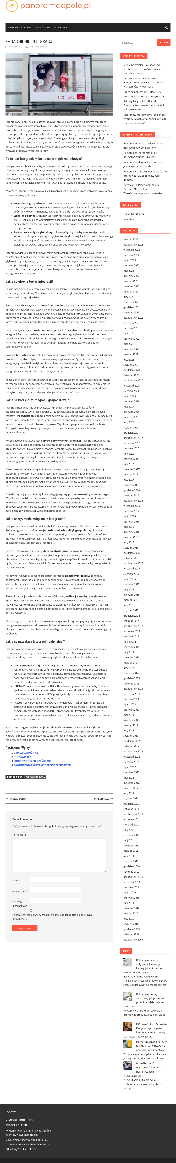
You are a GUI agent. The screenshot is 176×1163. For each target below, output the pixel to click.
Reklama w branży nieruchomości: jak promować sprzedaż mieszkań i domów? (145, 175)
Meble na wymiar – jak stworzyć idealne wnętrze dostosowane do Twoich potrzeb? (142, 69)
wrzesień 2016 (131, 505)
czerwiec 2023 (131, 265)
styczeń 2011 (131, 861)
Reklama (128, 219)
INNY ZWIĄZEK (22, 756)
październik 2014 (133, 626)
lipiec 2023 (129, 260)
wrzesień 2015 (131, 568)
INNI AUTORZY (18, 798)
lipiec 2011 (129, 830)
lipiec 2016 (129, 516)
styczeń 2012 (131, 798)
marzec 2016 (130, 537)
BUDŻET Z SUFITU (16, 1125)
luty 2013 (128, 730)
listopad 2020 (131, 375)
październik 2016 (133, 500)
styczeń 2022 (131, 302)
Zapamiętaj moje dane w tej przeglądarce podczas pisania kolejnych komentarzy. (52, 917)
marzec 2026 (130, 239)
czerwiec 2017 (131, 458)
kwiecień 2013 (131, 720)
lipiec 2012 (129, 767)
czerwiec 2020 (131, 401)
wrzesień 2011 (131, 819)
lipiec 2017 (129, 453)
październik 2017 (133, 437)
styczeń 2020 (131, 427)
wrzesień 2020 (131, 385)
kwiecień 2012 (131, 782)
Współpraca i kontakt (51, 27)
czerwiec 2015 (131, 584)
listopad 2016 (131, 495)
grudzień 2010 (131, 866)
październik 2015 (133, 563)
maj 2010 (128, 903)
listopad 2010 (131, 871)
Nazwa (17, 880)
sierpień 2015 (131, 573)
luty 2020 (128, 422)
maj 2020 (128, 406)
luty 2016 (128, 542)
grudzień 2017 (131, 432)
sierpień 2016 (131, 511)
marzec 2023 (130, 281)
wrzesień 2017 (131, 443)
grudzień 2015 (131, 553)
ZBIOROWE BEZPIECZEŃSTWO (32, 761)
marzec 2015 (130, 599)
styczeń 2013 (131, 735)
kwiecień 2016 (131, 532)
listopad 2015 (131, 558)
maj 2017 (128, 464)
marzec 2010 (130, 913)
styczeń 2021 (131, 364)
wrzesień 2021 (131, 323)
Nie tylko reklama (35, 777)
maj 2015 (128, 589)
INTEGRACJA (101, 798)
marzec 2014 (130, 662)
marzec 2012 (130, 788)
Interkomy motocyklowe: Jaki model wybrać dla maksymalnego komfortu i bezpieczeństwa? (145, 119)
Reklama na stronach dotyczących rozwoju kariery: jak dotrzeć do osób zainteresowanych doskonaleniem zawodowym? (142, 968)
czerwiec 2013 (131, 709)
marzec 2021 (130, 354)
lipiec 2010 (129, 892)
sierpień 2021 (131, 328)
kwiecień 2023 (131, 276)
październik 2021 (133, 317)
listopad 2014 (131, 620)
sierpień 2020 (131, 391)
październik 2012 (133, 751)
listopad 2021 (131, 312)
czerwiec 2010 (131, 897)
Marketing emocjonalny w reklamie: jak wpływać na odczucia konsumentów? (151, 1046)
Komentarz (20, 834)
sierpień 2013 (131, 699)
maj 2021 (128, 343)
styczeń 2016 (131, 547)
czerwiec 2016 (131, 521)
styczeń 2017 (131, 485)
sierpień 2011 (131, 824)
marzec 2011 (130, 850)
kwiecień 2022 (131, 286)
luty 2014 (128, 668)
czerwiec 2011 (131, 835)
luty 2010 (128, 918)
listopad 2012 (131, 746)
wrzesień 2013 (131, 694)
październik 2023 (133, 244)
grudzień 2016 (131, 490)
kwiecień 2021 (131, 349)
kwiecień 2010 (131, 908)
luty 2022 (128, 296)
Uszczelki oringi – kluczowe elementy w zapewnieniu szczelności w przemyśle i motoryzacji (145, 82)
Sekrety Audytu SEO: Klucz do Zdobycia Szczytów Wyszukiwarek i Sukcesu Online (143, 105)
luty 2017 (128, 479)
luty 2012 (128, 793)
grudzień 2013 (131, 678)
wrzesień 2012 (131, 756)
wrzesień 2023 (131, 249)
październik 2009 (133, 939)
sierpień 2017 (131, 448)
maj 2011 (128, 840)
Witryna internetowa (19, 903)
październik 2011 (133, 814)
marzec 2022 (130, 291)
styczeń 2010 (131, 924)
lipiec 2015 (129, 579)
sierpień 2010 (131, 887)
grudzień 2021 (131, 307)
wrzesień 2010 (131, 882)
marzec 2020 (130, 417)
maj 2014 (128, 652)
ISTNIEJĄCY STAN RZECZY (21, 1149)
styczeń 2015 (131, 610)
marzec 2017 (130, 474)
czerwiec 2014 (131, 647)
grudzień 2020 (131, 370)
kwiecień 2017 (131, 469)
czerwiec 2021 (131, 338)
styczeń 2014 (131, 673)
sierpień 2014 (131, 636)
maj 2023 (128, 270)
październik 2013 (133, 688)
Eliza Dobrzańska (38, 46)
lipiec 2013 (129, 704)
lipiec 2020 (129, 396)
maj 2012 (128, 777)
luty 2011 (128, 856)
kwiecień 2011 (131, 845)
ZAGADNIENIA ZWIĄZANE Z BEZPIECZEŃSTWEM (42, 765)
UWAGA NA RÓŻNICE (26, 752)
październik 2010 (133, 876)
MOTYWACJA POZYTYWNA (151, 1024)
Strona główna (19, 27)
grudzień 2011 (131, 803)
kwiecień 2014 (131, 657)
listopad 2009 (131, 934)
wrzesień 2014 (131, 631)
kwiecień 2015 (131, 594)
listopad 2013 (131, 683)
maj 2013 (128, 714)
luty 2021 (128, 359)
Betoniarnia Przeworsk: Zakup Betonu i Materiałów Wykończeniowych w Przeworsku (142, 189)
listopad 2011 (131, 809)
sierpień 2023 (131, 255)
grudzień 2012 (131, 741)
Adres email (20, 891)
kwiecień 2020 (131, 411)
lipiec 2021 (129, 333)
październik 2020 (133, 380)
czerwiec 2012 (131, 772)
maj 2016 (128, 526)
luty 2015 (128, 605)
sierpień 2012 (131, 762)
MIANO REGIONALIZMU (19, 1120)
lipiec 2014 (129, 641)
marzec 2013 (130, 725)
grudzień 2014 (131, 615)
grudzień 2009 (131, 929)
